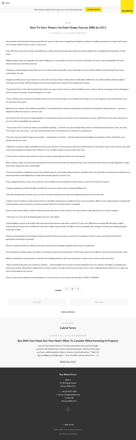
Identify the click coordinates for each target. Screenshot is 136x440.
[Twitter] (72, 289)
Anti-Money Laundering (68, 434)
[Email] (78, 289)
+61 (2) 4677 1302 (69, 391)
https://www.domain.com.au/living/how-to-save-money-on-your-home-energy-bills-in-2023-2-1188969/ (56, 277)
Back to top (69, 425)
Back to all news (68, 311)
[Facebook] (67, 289)
